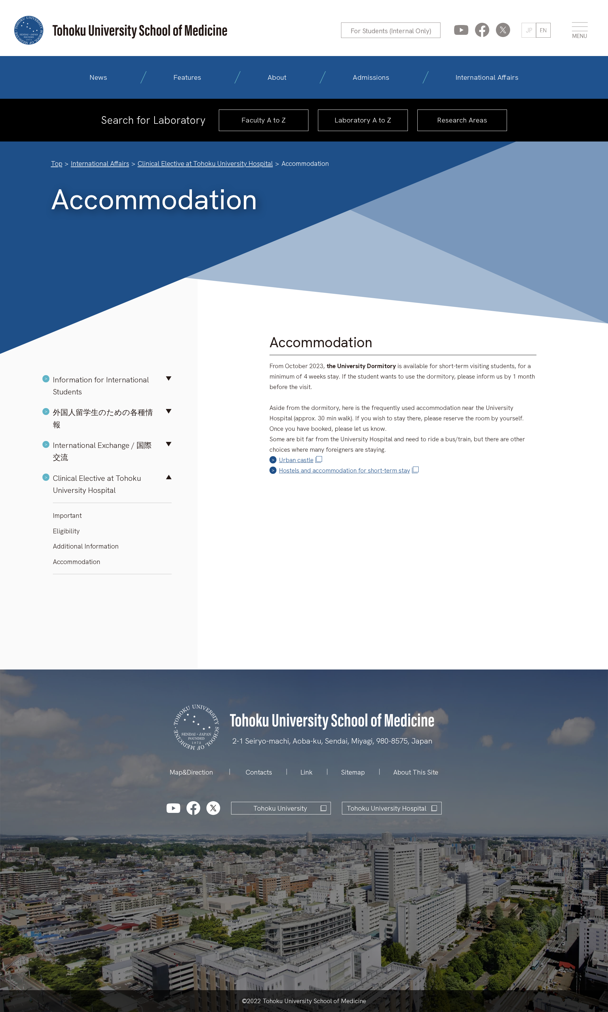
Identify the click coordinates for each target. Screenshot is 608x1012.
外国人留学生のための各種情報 (103, 418)
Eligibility (66, 531)
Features (187, 77)
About (277, 77)
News (98, 77)
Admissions (371, 77)
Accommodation (76, 561)
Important (67, 515)
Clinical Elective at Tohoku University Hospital (205, 163)
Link (307, 772)
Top (56, 163)
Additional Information (86, 546)
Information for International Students (101, 386)
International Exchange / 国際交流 (102, 451)
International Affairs (487, 77)
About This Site (415, 772)
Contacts (259, 772)
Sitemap (353, 772)
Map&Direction (191, 772)
